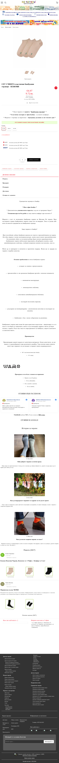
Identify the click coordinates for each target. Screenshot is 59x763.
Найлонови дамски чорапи (38, 704)
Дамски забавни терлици (10, 671)
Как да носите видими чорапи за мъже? (29, 539)
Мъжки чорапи (8, 27)
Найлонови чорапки (9, 672)
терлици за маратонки (31, 168)
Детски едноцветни (37, 703)
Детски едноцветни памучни (39, 676)
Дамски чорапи (7, 656)
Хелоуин (35, 659)
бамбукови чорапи (7, 168)
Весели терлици (8, 699)
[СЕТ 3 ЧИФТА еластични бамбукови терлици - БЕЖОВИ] (29, 67)
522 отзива (42, 415)
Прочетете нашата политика (30, 755)
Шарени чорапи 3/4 (37, 668)
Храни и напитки (8, 694)
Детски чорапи (35, 673)
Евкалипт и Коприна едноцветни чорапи (41, 699)
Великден (35, 655)
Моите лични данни (29, 758)
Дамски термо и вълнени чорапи (11, 667)
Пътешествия (7, 696)
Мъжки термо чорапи (9, 682)
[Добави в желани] (55, 134)
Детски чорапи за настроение (39, 675)
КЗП (12, 729)
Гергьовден (35, 660)
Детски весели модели (37, 666)
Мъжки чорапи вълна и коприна (11, 680)
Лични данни (14, 723)
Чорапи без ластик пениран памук (40, 694)
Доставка (6, 191)
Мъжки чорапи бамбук (9, 679)
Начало (2, 27)
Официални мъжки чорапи (10, 688)
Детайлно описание (9, 174)
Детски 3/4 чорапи (36, 678)
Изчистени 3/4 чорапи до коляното (12, 663)
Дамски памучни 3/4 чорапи (11, 660)
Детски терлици (36, 680)
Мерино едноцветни (37, 697)
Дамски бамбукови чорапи (10, 665)
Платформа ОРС (15, 726)
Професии (7, 698)
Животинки (7, 692)
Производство (6, 732)
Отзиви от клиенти (9, 195)
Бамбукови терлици (38, 112)
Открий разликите (36, 665)
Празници (7, 705)
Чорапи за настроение (9, 690)
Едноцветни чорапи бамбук (38, 689)
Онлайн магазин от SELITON (29, 761)
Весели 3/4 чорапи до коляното (12, 662)
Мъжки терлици (15, 27)
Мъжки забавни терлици (10, 686)
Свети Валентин (8, 706)
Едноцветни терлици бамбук (39, 692)
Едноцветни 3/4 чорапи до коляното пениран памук (43, 696)
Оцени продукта (27, 79)
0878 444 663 (40, 722)
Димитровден (36, 661)
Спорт (6, 703)
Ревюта (5, 179)
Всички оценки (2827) (29, 615)
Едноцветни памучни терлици (39, 691)
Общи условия (15, 720)
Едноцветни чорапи (36, 685)
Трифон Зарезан (8, 708)
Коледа (34, 657)
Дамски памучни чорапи (10, 658)
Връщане (6, 183)
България (35, 670)
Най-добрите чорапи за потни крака (29, 461)
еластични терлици (19, 168)
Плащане (6, 187)
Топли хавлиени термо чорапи (39, 701)
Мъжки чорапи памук (9, 677)
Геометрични (35, 663)
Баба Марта (7, 709)
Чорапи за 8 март (37, 656)
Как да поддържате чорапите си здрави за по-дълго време (29, 500)
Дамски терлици (8, 669)
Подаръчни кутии (35, 682)
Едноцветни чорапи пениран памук (40, 687)
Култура (6, 701)
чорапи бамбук (43, 168)
